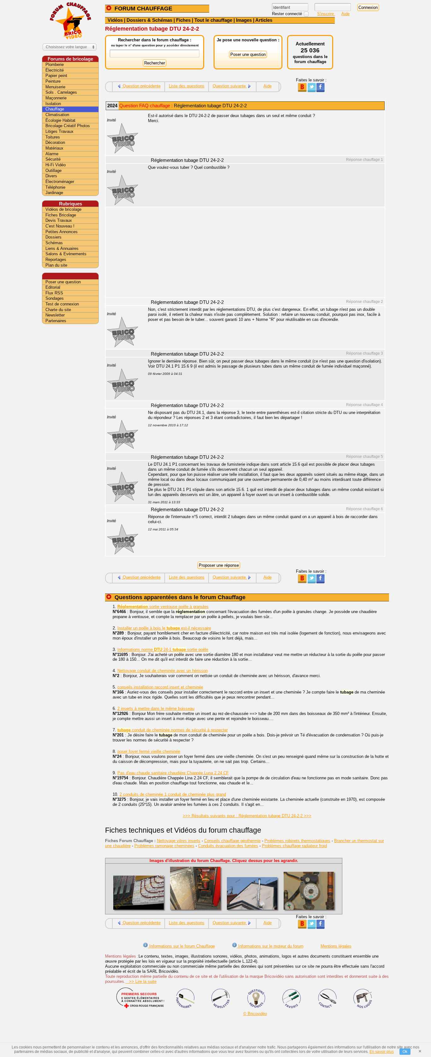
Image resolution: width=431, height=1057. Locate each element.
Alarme (51, 153)
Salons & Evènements (65, 253)
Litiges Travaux (59, 131)
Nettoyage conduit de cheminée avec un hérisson (162, 670)
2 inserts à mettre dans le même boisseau (155, 708)
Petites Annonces (61, 231)
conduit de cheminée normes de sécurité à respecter (172, 730)
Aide (345, 13)
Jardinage (54, 192)
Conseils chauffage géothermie (232, 840)
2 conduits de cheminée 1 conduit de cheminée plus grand (173, 794)
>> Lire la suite (140, 981)
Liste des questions (186, 86)
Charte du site (58, 309)
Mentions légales (336, 946)
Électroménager (59, 181)
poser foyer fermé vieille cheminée (148, 751)
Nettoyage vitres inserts (178, 840)
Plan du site (56, 265)
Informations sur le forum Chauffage (181, 946)
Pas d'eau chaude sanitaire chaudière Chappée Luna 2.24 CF (173, 773)
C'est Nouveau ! (59, 226)
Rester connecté (287, 13)
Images (244, 20)
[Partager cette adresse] (302, 90)
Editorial (52, 287)
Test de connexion (62, 304)
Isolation (53, 103)
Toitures (52, 137)
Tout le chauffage (213, 20)
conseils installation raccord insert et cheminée (160, 687)
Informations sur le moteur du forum (270, 946)
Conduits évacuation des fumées (228, 845)
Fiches (183, 20)
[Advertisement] (263, 253)
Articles (263, 20)
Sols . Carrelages (61, 92)
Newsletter (55, 315)
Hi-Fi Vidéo (55, 164)
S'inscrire (326, 13)
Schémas (54, 242)
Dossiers (53, 237)
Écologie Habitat (60, 120)
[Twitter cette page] (311, 90)
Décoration (55, 142)
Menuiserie (55, 87)
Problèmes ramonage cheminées (164, 845)
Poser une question (63, 282)
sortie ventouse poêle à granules (163, 606)
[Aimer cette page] (320, 90)
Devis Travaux (58, 220)
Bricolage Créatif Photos (67, 125)
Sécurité (53, 159)
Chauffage (54, 109)
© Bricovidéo (255, 1013)
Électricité (54, 70)
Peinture (53, 81)
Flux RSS (54, 293)
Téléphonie (55, 187)
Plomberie (54, 64)
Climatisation (57, 114)
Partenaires (55, 320)
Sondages (54, 298)
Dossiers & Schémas (149, 20)
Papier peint (56, 75)
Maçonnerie (56, 98)
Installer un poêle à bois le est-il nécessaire (164, 628)
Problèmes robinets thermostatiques (297, 840)
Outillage (53, 170)
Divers (51, 176)
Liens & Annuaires (62, 248)
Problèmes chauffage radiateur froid (294, 845)
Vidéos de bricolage (63, 209)
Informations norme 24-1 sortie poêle (162, 649)
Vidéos (115, 20)
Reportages (55, 259)
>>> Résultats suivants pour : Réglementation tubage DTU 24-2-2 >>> (247, 815)
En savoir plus (381, 1052)
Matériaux (54, 148)
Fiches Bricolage (60, 215)
